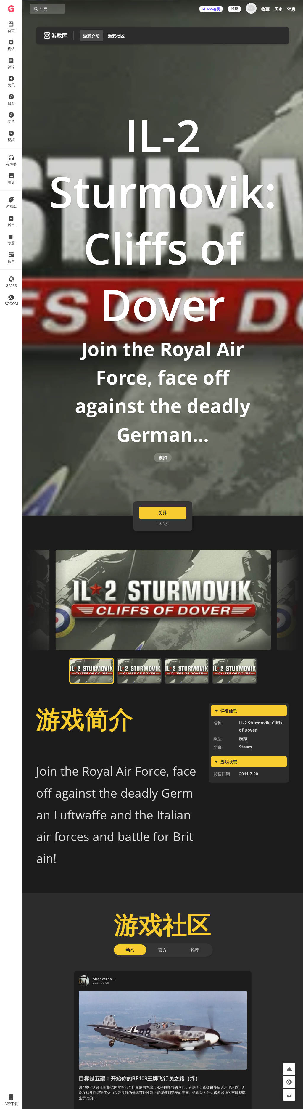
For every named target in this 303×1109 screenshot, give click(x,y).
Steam (245, 747)
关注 (162, 513)
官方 (162, 950)
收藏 (265, 9)
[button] (289, 1069)
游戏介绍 (91, 35)
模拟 (163, 457)
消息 (291, 9)
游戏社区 (116, 35)
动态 (130, 950)
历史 (278, 9)
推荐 (195, 950)
